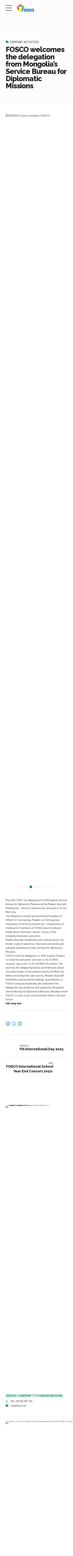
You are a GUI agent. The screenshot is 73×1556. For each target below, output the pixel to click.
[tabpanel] (36, 502)
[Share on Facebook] (8, 1023)
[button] (12, 502)
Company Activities (24, 42)
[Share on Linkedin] (19, 1023)
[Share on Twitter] (14, 1023)
